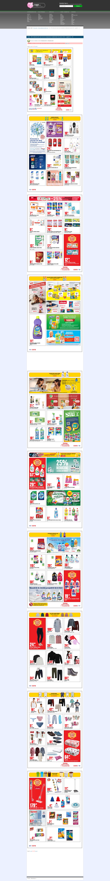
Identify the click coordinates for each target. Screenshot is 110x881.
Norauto (72, 20)
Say (38, 19)
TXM (72, 23)
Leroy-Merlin (51, 18)
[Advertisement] (48, 32)
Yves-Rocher (62, 24)
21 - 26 (36, 46)
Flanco (39, 15)
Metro (28, 18)
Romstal (50, 22)
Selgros (28, 21)
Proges (50, 21)
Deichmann (62, 17)
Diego (72, 14)
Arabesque (51, 15)
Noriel (72, 21)
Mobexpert (73, 19)
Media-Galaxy (40, 17)
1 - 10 (31, 46)
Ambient (50, 14)
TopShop (72, 22)
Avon (61, 14)
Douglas (61, 18)
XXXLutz (72, 24)
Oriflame (61, 20)
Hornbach (50, 17)
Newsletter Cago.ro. (70, 4)
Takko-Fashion (62, 23)
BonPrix (61, 15)
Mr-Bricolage (51, 19)
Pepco (61, 21)
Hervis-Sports (62, 19)
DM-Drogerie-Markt (74, 15)
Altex (39, 14)
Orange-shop (40, 18)
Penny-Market (29, 19)
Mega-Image (29, 17)
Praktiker (50, 20)
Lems (72, 18)
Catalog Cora (67, 43)
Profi (28, 20)
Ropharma (62, 22)
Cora (28, 15)
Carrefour (28, 14)
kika (72, 17)
